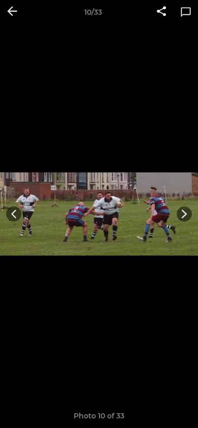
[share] (161, 12)
